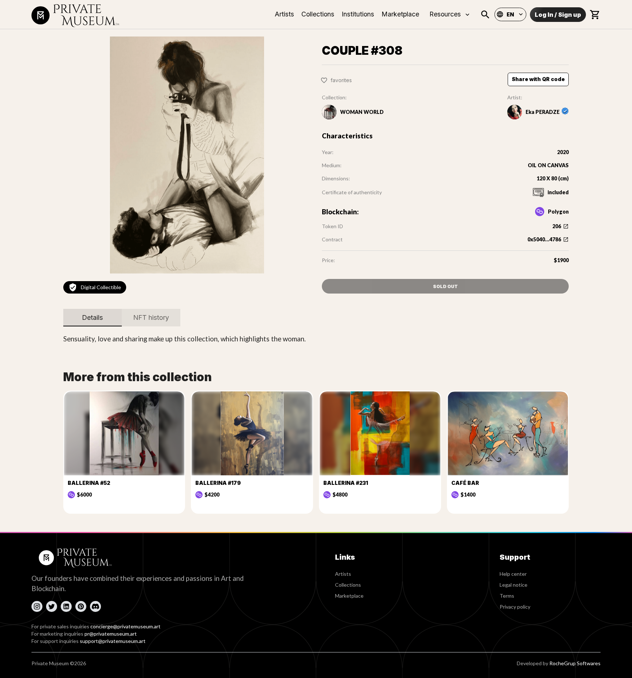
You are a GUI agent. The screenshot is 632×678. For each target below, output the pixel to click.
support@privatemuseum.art (113, 641)
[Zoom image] (186, 155)
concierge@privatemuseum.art (125, 626)
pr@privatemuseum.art (110, 634)
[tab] (92, 317)
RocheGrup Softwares (575, 663)
